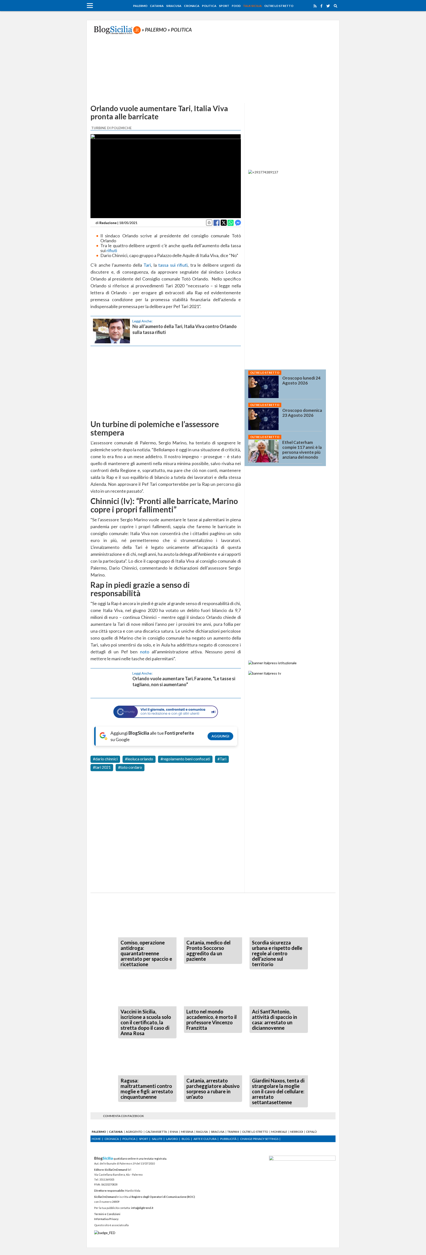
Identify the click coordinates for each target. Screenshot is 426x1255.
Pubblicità (228, 1139)
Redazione (108, 223)
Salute (157, 1139)
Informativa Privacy (106, 1218)
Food (236, 6)
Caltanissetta (156, 1131)
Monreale (279, 1131)
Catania (157, 6)
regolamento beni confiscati (186, 758)
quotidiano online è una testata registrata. (130, 1158)
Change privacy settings (259, 1139)
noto (144, 651)
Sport (224, 6)
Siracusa (173, 6)
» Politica (180, 30)
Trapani (233, 1131)
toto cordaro (131, 767)
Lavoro (172, 1139)
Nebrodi (296, 1131)
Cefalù (311, 1131)
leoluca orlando (140, 758)
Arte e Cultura (205, 1139)
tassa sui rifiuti (173, 265)
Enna (174, 1131)
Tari (147, 265)
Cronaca (191, 6)
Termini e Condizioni (107, 1214)
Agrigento (134, 1131)
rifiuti (111, 250)
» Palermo (155, 30)
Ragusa (202, 1131)
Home (96, 1139)
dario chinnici (106, 758)
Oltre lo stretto (278, 6)
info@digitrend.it (142, 1208)
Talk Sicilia (252, 6)
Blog (186, 1139)
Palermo (140, 6)
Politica (209, 6)
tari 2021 (103, 767)
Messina (187, 1131)
